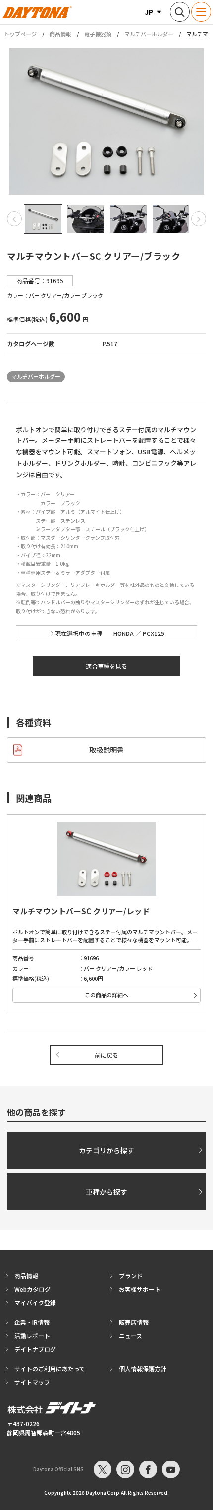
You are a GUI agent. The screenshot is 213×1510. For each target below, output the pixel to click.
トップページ (20, 34)
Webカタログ (32, 1289)
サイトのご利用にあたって (49, 1368)
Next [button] (198, 218)
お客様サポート (139, 1289)
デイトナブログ (35, 1349)
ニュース (130, 1335)
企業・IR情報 (32, 1322)
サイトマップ (32, 1382)
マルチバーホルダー (148, 34)
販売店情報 (134, 1322)
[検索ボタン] (180, 12)
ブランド (131, 1275)
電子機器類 (97, 34)
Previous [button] (14, 218)
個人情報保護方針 (142, 1368)
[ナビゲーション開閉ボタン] (201, 12)
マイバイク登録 (35, 1302)
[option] (106, 121)
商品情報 (60, 34)
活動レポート (32, 1335)
